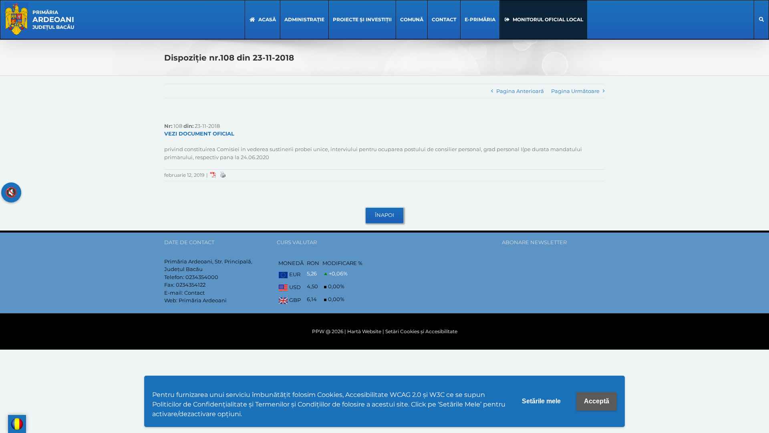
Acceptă (596, 401)
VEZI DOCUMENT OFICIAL (199, 133)
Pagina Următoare (575, 91)
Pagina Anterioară (520, 91)
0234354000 (201, 277)
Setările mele (541, 401)
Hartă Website (364, 331)
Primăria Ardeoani (203, 300)
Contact (194, 292)
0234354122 (190, 284)
